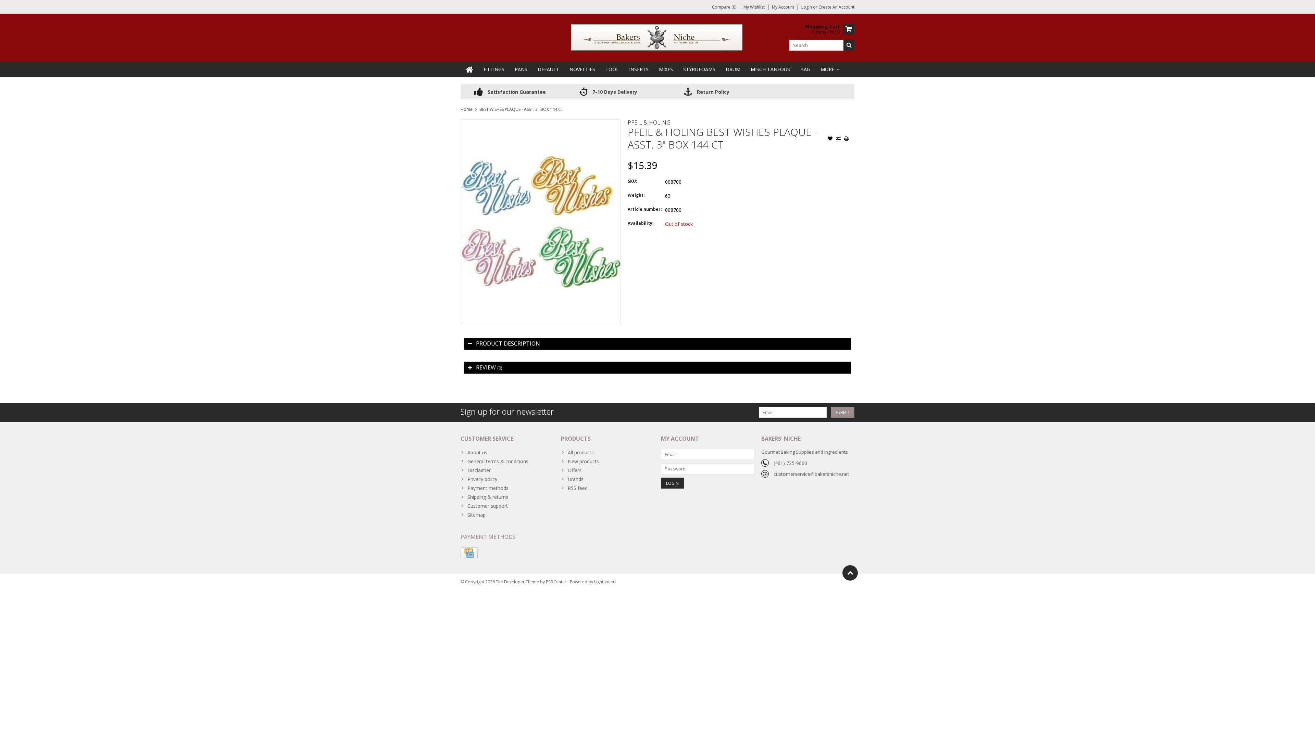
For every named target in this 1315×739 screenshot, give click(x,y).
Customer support (487, 506)
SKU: (632, 181)
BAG (805, 69)
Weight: (636, 195)
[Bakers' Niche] (657, 37)
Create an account (836, 7)
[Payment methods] (469, 552)
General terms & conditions (497, 461)
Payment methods (488, 488)
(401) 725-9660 (790, 463)
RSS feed (578, 488)
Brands (576, 479)
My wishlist (754, 7)
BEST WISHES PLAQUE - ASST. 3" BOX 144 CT (521, 109)
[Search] (848, 45)
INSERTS (639, 69)
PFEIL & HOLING (649, 122)
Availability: (641, 223)
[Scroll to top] (850, 573)
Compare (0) (724, 7)
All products (581, 452)
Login (807, 7)
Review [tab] (489, 367)
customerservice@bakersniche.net (811, 474)
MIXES (666, 69)
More (828, 69)
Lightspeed (605, 582)
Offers (574, 470)
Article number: (645, 209)
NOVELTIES (582, 69)
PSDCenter (556, 582)
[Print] (846, 139)
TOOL (612, 69)
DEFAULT (548, 69)
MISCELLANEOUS (770, 69)
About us (477, 452)
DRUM (733, 69)
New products (583, 461)
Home (467, 109)
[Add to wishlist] (830, 139)
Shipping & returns (487, 497)
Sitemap (476, 514)
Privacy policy (482, 479)
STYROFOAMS (699, 69)
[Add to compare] (838, 139)
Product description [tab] (508, 343)
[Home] (469, 69)
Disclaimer (479, 470)
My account (783, 7)
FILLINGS (494, 69)
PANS (521, 69)
